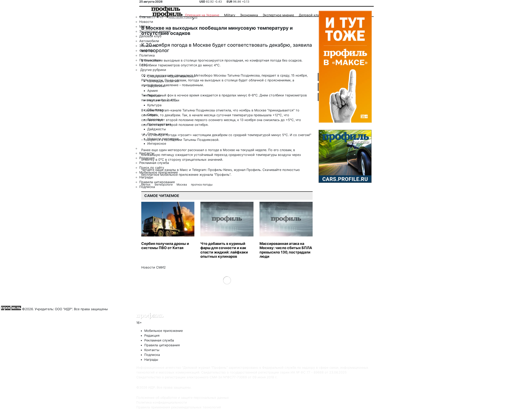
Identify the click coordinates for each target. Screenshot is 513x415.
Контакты (151, 350)
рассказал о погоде (203, 150)
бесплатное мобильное (159, 175)
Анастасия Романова (183, 17)
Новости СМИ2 (153, 267)
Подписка (152, 355)
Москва (182, 184)
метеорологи (164, 184)
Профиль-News (220, 170)
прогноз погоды (202, 184)
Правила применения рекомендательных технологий (178, 407)
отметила (223, 110)
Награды (151, 359)
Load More (227, 280)
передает (269, 75)
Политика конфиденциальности (161, 402)
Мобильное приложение (163, 331)
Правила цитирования (162, 345)
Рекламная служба (159, 340)
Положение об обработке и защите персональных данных (182, 398)
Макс (184, 170)
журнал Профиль (247, 170)
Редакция (152, 335)
